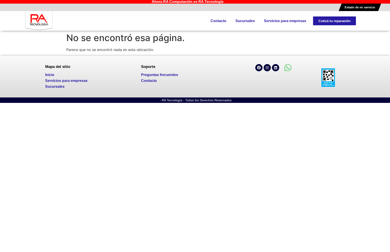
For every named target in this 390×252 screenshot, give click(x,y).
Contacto (218, 21)
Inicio (49, 75)
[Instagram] (267, 67)
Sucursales (245, 21)
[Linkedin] (275, 67)
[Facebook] (258, 67)
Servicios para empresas (285, 21)
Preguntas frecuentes (159, 75)
